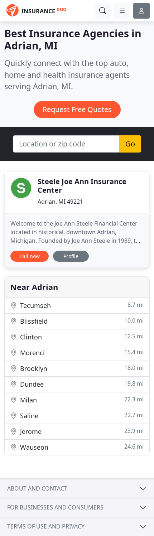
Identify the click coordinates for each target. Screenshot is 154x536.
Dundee (81, 384)
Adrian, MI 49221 (60, 202)
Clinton (81, 336)
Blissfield (81, 321)
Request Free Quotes (77, 109)
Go (130, 144)
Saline (81, 415)
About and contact (37, 488)
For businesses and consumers (55, 507)
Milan (81, 399)
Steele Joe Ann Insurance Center (82, 186)
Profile (70, 256)
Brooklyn (81, 368)
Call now (29, 256)
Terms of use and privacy (46, 526)
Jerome (81, 431)
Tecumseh (81, 305)
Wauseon (81, 447)
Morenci (81, 352)
